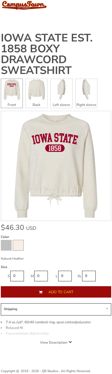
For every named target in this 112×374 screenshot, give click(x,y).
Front (12, 104)
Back (37, 104)
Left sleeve (61, 104)
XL (79, 276)
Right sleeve (86, 104)
